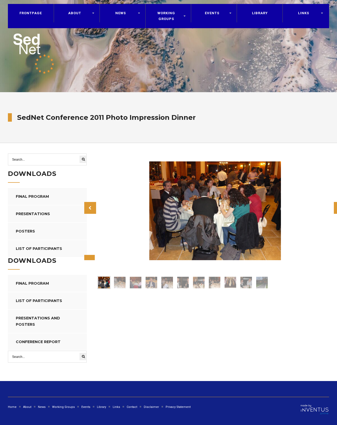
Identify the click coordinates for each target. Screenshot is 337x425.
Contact (132, 407)
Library (260, 13)
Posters (25, 231)
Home (12, 407)
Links (303, 13)
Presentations (33, 213)
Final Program (32, 196)
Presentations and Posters (38, 321)
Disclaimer (151, 407)
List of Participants (39, 248)
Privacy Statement (178, 407)
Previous (90, 208)
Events (85, 407)
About (74, 13)
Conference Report (38, 341)
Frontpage (30, 13)
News (42, 407)
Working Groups (166, 16)
